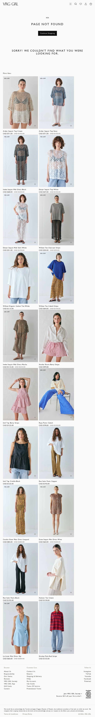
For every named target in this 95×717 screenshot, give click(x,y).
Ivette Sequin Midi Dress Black (14, 189)
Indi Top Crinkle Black (11, 481)
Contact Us (31, 671)
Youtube (88, 676)
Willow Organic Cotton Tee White (16, 306)
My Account (31, 681)
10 (19, 125)
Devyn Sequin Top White (48, 189)
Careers (7, 689)
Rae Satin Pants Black (11, 598)
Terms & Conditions (11, 714)
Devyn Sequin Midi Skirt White (15, 248)
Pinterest (87, 681)
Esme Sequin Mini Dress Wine (50, 539)
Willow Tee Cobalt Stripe (48, 306)
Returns (30, 674)
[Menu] (70, 4)
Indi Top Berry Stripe (11, 423)
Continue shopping (47, 33)
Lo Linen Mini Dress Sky (12, 656)
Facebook (87, 679)
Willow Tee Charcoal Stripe (49, 248)
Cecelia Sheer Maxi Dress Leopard (16, 539)
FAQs (29, 679)
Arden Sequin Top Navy (48, 131)
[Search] (75, 4)
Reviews (7, 679)
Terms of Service (33, 686)
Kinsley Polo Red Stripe (48, 656)
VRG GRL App (9, 684)
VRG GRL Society (10, 681)
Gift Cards (8, 686)
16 (67, 184)
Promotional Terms (34, 689)
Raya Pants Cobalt (46, 423)
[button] (91, 4)
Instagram (87, 671)
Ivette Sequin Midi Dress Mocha (15, 364)
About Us (7, 671)
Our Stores (8, 676)
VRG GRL (87, 714)
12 (23, 125)
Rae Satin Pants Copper (48, 481)
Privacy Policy (27, 714)
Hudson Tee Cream (46, 598)
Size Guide (31, 684)
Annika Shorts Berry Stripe (49, 364)
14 (27, 125)
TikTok (88, 674)
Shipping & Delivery (34, 676)
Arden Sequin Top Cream (12, 131)
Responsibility (9, 674)
